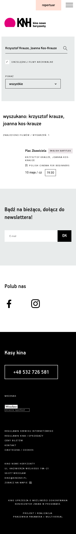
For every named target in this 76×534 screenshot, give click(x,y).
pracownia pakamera (27, 517)
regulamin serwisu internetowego (29, 431)
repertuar (48, 5)
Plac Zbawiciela (35, 151)
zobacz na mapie (16, 482)
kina (23, 436)
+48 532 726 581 (31, 372)
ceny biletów (14, 440)
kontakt (10, 445)
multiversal (54, 517)
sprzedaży (36, 436)
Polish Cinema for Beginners (49, 165)
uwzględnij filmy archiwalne (32, 62)
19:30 (50, 172)
